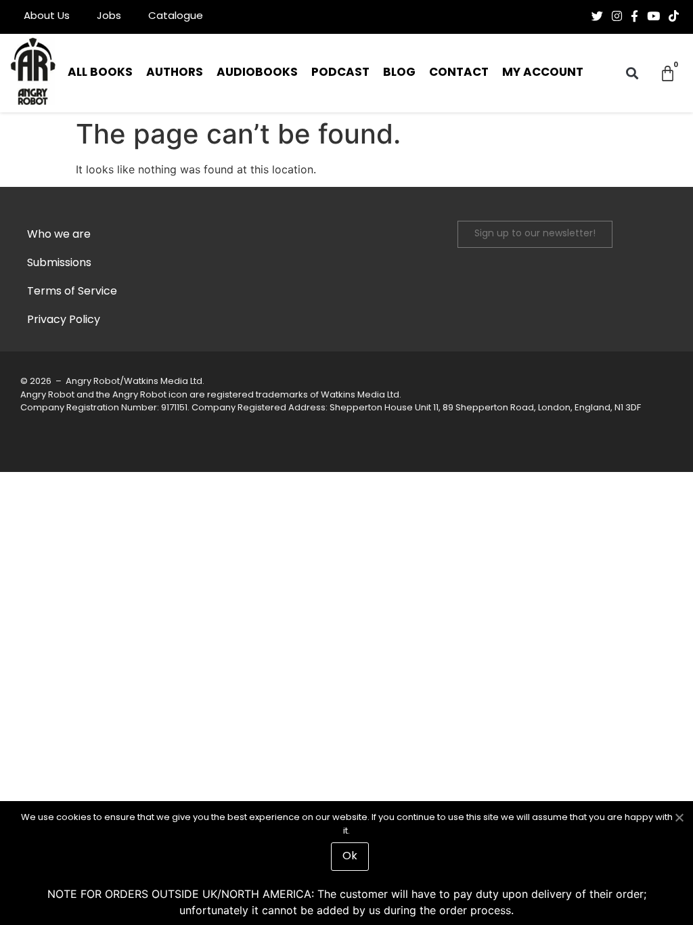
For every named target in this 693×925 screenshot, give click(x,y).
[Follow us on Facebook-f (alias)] (634, 16)
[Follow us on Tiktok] (674, 16)
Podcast (340, 73)
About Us (47, 17)
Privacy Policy (63, 320)
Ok (349, 856)
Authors (174, 73)
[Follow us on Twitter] (597, 16)
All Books (100, 73)
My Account (542, 73)
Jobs (109, 17)
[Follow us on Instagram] (617, 16)
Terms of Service (72, 291)
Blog (399, 73)
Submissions (59, 263)
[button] (632, 73)
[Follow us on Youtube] (653, 16)
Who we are (59, 235)
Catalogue (175, 17)
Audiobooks (257, 73)
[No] (679, 816)
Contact (459, 73)
